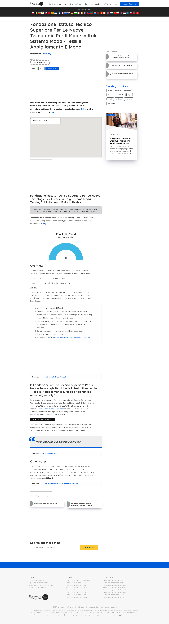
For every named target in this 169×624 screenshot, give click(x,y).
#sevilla (110, 99)
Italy (49, 54)
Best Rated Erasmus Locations (42, 419)
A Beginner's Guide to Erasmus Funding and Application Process (120, 140)
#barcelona (127, 90)
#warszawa (111, 95)
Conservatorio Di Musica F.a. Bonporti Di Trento (59, 484)
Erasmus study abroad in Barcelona (114, 585)
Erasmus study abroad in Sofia (76, 595)
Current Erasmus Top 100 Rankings (50, 409)
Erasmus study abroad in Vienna (76, 587)
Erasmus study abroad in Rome (113, 597)
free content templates (107, 615)
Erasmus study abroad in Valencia (77, 583)
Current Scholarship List (36, 580)
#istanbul (121, 95)
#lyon (129, 95)
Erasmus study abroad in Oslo (76, 592)
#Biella (34, 68)
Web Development (122, 615)
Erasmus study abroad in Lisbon (113, 595)
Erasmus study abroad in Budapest (114, 587)
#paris (110, 90)
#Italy (41, 68)
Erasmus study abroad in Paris (113, 580)
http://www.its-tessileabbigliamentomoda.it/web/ (72, 337)
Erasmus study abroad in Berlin (76, 585)
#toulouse (129, 99)
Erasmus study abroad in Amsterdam (115, 592)
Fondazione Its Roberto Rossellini (54, 377)
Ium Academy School (49, 453)
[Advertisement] (66, 85)
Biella (45, 54)
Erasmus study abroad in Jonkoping (78, 580)
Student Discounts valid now (38, 587)
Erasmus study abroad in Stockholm (115, 590)
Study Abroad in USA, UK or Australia (41, 585)
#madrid (118, 90)
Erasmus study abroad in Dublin (76, 597)
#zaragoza (111, 103)
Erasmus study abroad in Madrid (113, 583)
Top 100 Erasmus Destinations (38, 583)
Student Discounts (129, 4)
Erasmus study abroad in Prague (76, 590)
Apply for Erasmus (52, 68)
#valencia (119, 99)
